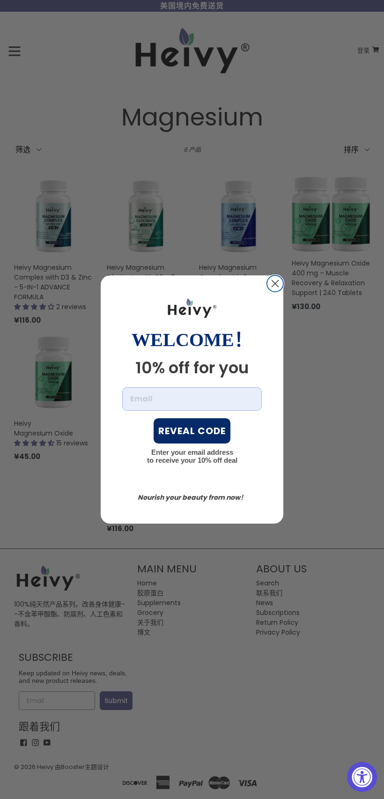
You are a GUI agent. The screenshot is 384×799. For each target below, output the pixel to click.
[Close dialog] (275, 283)
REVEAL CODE (192, 430)
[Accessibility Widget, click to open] (362, 777)
